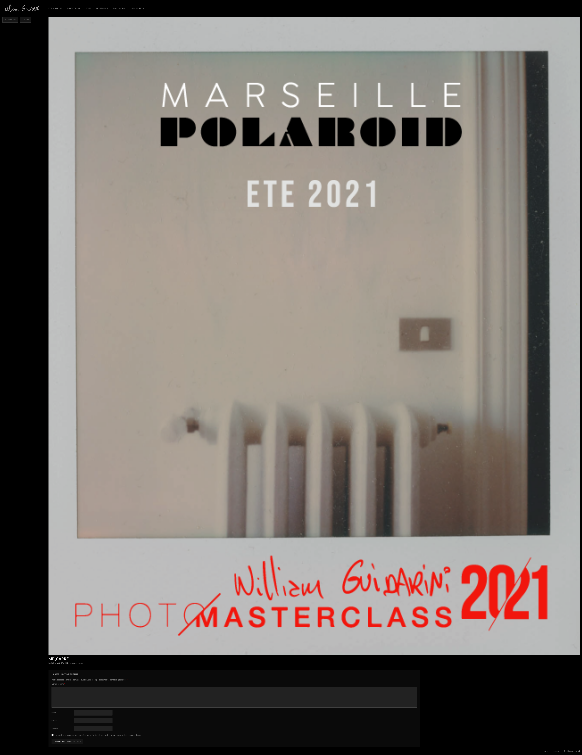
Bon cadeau (119, 8)
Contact (556, 751)
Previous (11, 19)
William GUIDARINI (59, 663)
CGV (546, 751)
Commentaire (58, 683)
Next (26, 19)
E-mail (55, 720)
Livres (88, 8)
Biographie (102, 8)
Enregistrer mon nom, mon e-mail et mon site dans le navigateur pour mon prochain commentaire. (98, 735)
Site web (55, 728)
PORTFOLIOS (73, 8)
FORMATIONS (55, 8)
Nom (54, 712)
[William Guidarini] (21, 8)
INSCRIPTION (137, 8)
